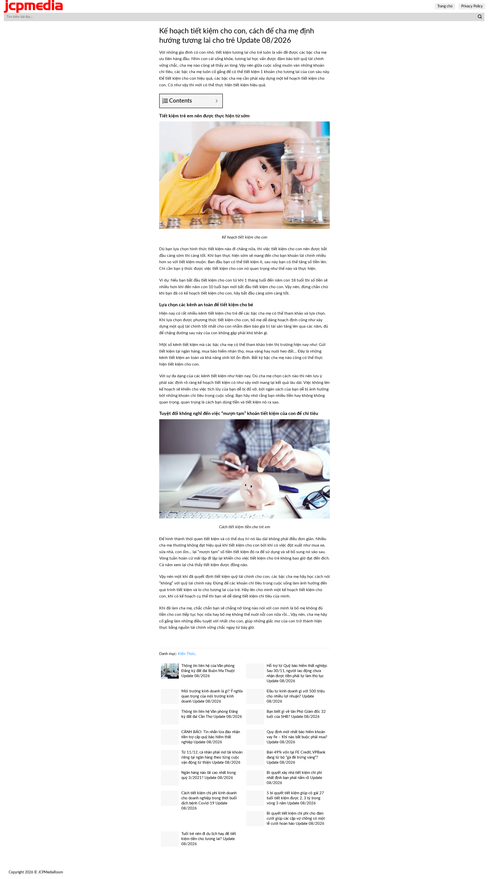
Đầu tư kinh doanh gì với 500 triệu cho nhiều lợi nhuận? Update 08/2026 (296, 696)
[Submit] (480, 17)
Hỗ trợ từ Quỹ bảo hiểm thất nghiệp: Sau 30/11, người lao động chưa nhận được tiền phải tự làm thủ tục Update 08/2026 (297, 673)
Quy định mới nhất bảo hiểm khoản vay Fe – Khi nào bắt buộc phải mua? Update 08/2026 (297, 737)
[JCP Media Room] (42, 6)
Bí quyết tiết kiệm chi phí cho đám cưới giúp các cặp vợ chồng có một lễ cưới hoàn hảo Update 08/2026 (296, 819)
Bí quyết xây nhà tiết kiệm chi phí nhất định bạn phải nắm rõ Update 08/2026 (294, 778)
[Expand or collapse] (216, 101)
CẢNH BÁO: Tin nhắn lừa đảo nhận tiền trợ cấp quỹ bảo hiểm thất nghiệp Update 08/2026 (210, 737)
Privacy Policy (472, 6)
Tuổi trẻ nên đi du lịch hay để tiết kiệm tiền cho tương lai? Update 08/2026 (208, 839)
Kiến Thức (186, 654)
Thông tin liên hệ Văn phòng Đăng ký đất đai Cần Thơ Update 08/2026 (211, 714)
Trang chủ (445, 6)
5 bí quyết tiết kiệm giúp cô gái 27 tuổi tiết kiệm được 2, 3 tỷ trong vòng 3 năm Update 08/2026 (295, 798)
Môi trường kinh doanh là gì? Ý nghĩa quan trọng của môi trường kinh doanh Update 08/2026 (211, 696)
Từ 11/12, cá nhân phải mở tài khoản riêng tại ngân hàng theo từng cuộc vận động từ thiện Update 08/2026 (211, 757)
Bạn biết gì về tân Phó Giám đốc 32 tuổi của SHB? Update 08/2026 (296, 714)
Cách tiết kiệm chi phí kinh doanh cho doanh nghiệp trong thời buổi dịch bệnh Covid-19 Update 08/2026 (209, 800)
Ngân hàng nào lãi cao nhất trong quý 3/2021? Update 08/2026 (208, 775)
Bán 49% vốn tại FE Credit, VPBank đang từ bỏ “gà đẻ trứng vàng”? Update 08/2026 (296, 757)
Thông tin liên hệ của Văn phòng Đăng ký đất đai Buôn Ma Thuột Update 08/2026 (208, 671)
